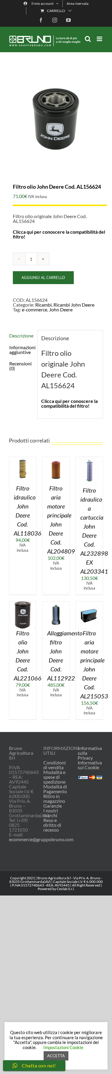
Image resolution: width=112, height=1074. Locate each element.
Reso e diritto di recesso (52, 825)
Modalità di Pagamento (55, 789)
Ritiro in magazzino (54, 798)
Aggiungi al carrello (43, 277)
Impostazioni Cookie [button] (63, 1047)
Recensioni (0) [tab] (20, 366)
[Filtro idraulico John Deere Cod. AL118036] (22, 459)
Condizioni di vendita (54, 765)
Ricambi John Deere (73, 305)
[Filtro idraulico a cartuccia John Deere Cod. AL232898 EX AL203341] (89, 459)
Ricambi (43, 305)
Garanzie (52, 805)
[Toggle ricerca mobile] (88, 39)
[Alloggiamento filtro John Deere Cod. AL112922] (56, 604)
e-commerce (34, 309)
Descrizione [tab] (21, 335)
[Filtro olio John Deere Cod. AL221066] (22, 604)
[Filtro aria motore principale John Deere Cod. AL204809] (56, 459)
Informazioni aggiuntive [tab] (21, 349)
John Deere (61, 309)
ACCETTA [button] (56, 1055)
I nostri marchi (50, 813)
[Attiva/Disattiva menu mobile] (100, 39)
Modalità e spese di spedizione (54, 777)
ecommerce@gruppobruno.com (41, 839)
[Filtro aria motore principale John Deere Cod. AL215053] (89, 604)
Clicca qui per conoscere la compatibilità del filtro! (59, 234)
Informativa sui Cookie (90, 765)
